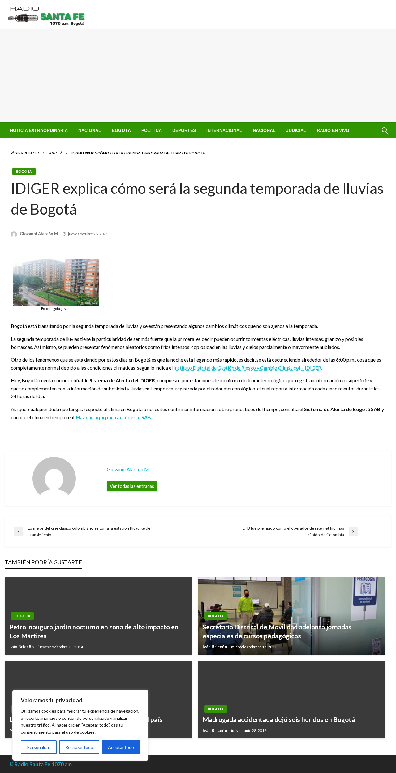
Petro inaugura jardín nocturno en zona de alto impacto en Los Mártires (94, 631)
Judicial (296, 130)
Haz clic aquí (90, 417)
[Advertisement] (198, 76)
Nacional (89, 130)
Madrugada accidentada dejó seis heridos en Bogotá (279, 719)
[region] (80, 725)
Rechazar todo (79, 747)
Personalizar (38, 747)
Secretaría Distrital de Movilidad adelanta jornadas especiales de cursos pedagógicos (277, 631)
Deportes (184, 130)
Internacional (224, 130)
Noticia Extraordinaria (39, 130)
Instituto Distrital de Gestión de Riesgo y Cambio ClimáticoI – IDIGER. (248, 368)
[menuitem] (39, 130)
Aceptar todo (121, 747)
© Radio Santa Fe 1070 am (40, 764)
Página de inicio (25, 153)
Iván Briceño (22, 646)
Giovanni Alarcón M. (40, 233)
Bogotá (121, 130)
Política (151, 130)
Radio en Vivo (333, 130)
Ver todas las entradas (132, 486)
